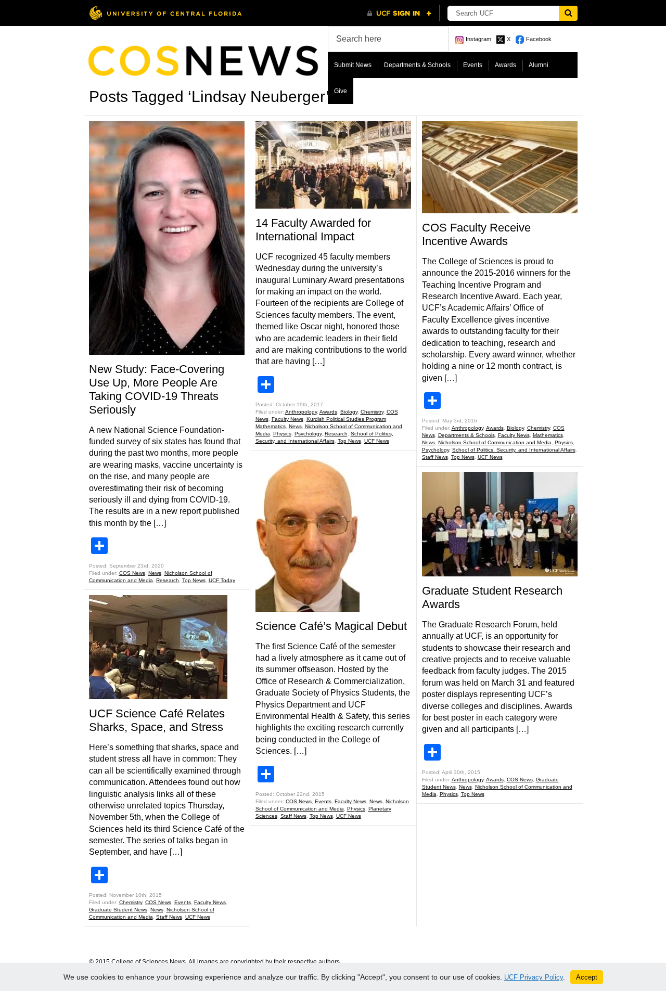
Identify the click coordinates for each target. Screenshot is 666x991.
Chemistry (130, 902)
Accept (586, 977)
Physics (282, 433)
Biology (348, 412)
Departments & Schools (417, 65)
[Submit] (568, 13)
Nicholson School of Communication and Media (495, 442)
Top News (194, 580)
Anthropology (301, 412)
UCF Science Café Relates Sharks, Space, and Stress (157, 720)
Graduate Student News (118, 909)
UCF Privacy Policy (533, 977)
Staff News (169, 917)
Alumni (538, 65)
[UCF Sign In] (399, 13)
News (154, 573)
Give (340, 91)
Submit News (353, 65)
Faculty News (210, 902)
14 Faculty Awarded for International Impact (313, 229)
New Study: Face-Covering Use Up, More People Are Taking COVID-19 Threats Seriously (156, 389)
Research (167, 580)
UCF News (197, 917)
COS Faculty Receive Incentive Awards (476, 234)
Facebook (539, 39)
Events (472, 65)
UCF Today (222, 580)
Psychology (308, 433)
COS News (132, 573)
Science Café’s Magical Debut (331, 626)
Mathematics (270, 426)
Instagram (478, 39)
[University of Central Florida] (165, 13)
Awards (505, 65)
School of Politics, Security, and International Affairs (513, 450)
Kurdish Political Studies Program (346, 419)
